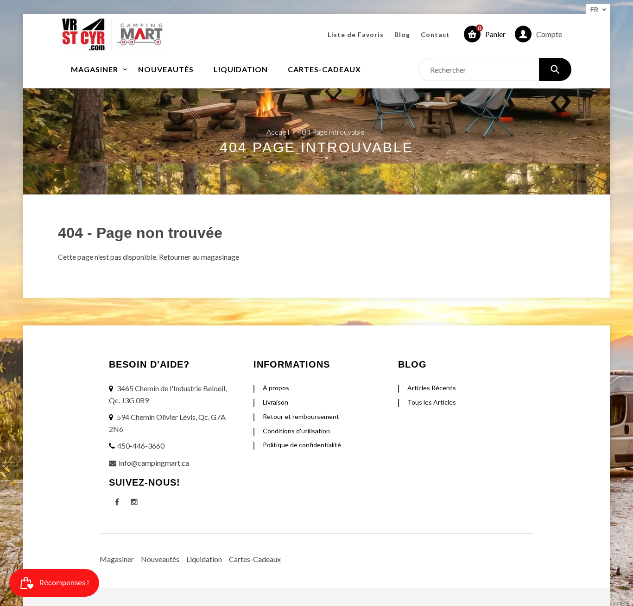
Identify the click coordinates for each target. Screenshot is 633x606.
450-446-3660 (141, 445)
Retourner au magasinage (199, 256)
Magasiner (117, 559)
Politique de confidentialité (302, 445)
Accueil (277, 131)
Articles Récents (431, 388)
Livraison (275, 402)
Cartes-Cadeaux (255, 559)
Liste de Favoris (356, 34)
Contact (435, 34)
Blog (402, 34)
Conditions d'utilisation (296, 431)
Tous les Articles (431, 402)
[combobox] (494, 69)
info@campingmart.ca (154, 462)
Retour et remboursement (301, 416)
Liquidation (204, 559)
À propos (276, 388)
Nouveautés (160, 559)
